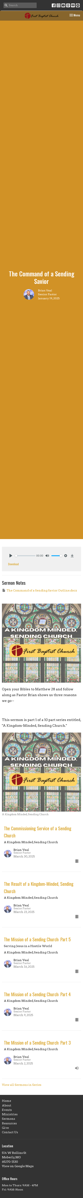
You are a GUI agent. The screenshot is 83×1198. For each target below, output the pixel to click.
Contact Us (10, 1132)
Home (6, 1101)
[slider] (25, 556)
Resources (9, 1123)
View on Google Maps (18, 1166)
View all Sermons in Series (21, 1085)
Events (7, 1110)
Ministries (10, 1114)
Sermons (8, 1119)
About (6, 1105)
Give (5, 1128)
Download (13, 564)
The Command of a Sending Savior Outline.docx (42, 590)
